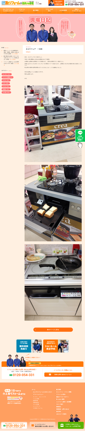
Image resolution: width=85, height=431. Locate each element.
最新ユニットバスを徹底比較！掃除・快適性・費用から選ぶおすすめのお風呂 (11, 52)
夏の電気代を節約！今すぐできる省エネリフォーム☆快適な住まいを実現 (11, 58)
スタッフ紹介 (59, 404)
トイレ (6, 86)
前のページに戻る (53, 329)
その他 (6, 92)
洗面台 (6, 89)
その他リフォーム (37, 408)
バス (6, 83)
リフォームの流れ (60, 394)
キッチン (7, 74)
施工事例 (58, 389)
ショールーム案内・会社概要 (63, 401)
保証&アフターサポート (62, 397)
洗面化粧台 (36, 402)
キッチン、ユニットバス (39, 396)
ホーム (33, 389)
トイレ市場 (36, 398)
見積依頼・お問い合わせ (62, 409)
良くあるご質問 (60, 399)
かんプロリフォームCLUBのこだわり (42, 392)
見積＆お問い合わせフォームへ (63, 374)
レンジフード (36, 406)
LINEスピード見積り (61, 414)
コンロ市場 (36, 404)
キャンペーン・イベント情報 (63, 392)
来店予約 (58, 411)
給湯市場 (35, 400)
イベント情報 (7, 77)
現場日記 (58, 406)
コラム (6, 80)
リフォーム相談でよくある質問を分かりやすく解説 (11, 63)
